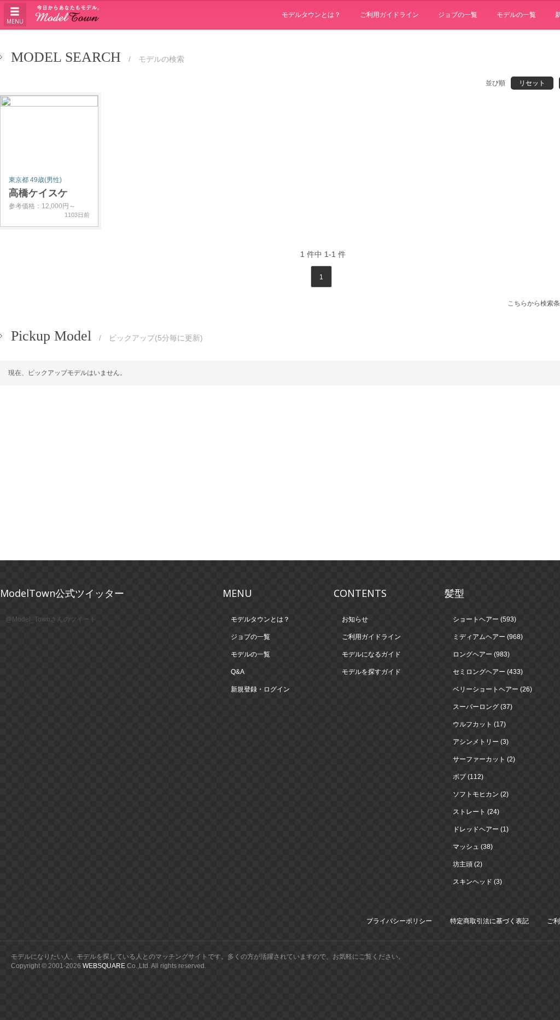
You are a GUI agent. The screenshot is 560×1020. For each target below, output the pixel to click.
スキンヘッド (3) (477, 882)
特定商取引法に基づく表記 (489, 921)
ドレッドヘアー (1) (481, 829)
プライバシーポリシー (399, 921)
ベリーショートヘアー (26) (492, 689)
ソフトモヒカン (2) (481, 794)
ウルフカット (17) (479, 724)
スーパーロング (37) (482, 707)
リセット (532, 83)
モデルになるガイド (371, 654)
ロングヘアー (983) (481, 654)
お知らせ (355, 619)
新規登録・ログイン (260, 689)
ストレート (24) (476, 812)
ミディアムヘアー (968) (488, 637)
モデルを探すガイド (371, 672)
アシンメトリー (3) (481, 742)
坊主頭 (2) (467, 864)
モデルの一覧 (516, 14)
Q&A (237, 672)
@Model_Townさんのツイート (50, 619)
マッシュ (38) (473, 847)
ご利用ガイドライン (389, 14)
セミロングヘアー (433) (488, 672)
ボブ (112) (468, 777)
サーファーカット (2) (484, 759)
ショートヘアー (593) (484, 619)
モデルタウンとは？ (311, 14)
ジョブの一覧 (457, 14)
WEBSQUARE (104, 966)
